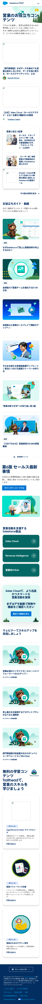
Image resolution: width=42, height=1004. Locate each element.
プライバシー (8, 992)
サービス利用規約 (22, 988)
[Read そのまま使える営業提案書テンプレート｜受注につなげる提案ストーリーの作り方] (21, 350)
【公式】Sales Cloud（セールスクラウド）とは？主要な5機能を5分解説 (20, 113)
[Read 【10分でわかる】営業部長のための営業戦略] (21, 425)
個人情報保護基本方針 (10, 996)
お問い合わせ (24, 996)
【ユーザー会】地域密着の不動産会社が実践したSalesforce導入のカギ (27, 160)
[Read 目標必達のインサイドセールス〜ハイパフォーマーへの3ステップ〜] (21, 655)
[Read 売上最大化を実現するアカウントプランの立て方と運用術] (21, 696)
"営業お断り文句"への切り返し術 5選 (19, 406)
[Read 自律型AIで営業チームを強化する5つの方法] (21, 269)
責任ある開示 (18, 992)
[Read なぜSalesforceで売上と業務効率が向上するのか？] (21, 229)
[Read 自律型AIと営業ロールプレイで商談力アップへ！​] (21, 309)
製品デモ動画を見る (21, 614)
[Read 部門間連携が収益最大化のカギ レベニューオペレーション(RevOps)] (21, 738)
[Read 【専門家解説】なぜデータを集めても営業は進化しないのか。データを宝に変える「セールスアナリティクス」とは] (21, 53)
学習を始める (11, 844)
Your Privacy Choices (28, 999)
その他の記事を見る (28, 193)
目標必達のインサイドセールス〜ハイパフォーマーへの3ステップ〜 (21, 672)
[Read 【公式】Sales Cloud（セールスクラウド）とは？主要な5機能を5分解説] (21, 97)
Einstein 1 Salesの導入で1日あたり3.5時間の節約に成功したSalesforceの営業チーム (27, 178)
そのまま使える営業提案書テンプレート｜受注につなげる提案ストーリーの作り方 (21, 369)
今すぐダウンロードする (14, 488)
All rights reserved (29, 977)
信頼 (26, 992)
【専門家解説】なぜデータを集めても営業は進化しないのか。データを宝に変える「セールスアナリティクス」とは (21, 71)
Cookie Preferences (9, 999)
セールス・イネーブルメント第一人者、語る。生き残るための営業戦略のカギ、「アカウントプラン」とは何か (27, 141)
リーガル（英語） (9, 988)
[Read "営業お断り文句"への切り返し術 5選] (21, 390)
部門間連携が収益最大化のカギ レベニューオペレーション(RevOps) (20, 754)
